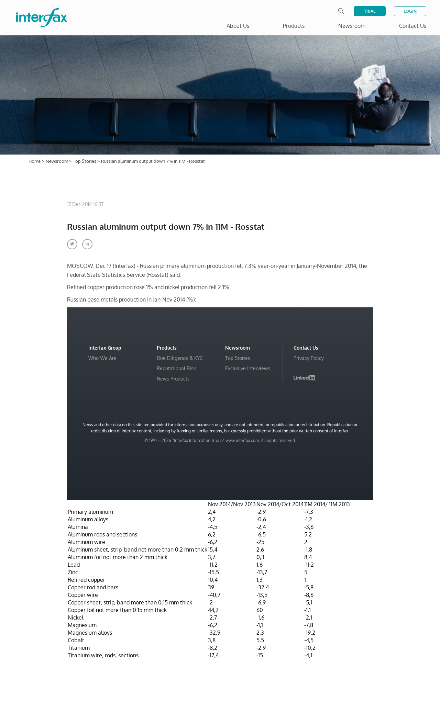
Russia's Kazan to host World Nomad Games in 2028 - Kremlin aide (349, 669)
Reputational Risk (176, 368)
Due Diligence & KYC (180, 358)
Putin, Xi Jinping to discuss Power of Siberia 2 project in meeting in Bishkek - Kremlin (349, 686)
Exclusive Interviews (247, 368)
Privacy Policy (309, 358)
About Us (238, 25)
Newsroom (57, 161)
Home (35, 161)
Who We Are (102, 358)
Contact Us (412, 25)
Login (410, 11)
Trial (369, 11)
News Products (173, 379)
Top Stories (85, 161)
